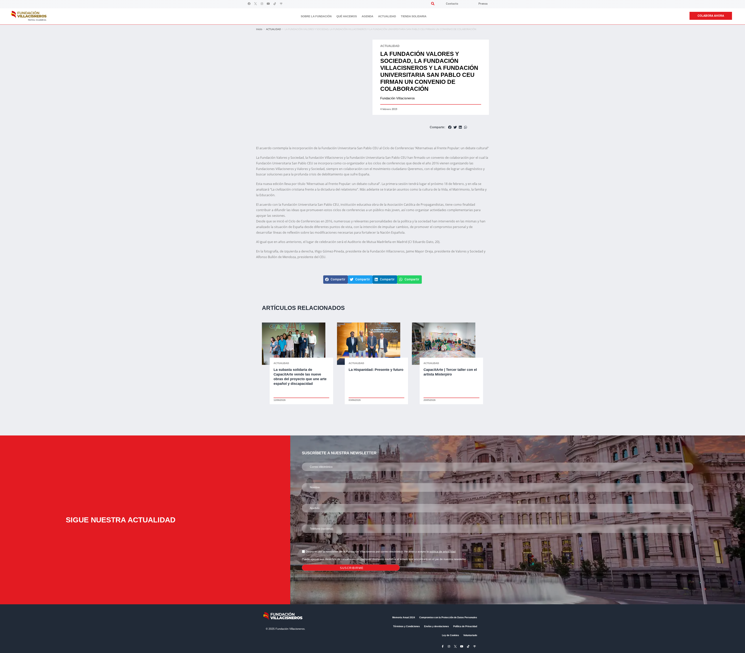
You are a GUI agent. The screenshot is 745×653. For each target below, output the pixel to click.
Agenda (367, 16)
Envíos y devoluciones (436, 626)
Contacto (452, 3)
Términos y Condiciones (406, 626)
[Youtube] (268, 3)
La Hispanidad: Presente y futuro (376, 370)
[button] (432, 3)
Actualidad (387, 16)
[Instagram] (262, 3)
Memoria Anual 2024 (403, 617)
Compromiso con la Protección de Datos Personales (448, 617)
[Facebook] (249, 3)
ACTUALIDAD (273, 29)
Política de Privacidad (465, 626)
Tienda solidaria (413, 16)
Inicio (259, 29)
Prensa (483, 3)
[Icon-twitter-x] (255, 3)
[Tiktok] (274, 3)
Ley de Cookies (450, 635)
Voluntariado (470, 635)
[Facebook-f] (442, 646)
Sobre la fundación (316, 16)
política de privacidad (443, 551)
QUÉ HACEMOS (346, 16)
